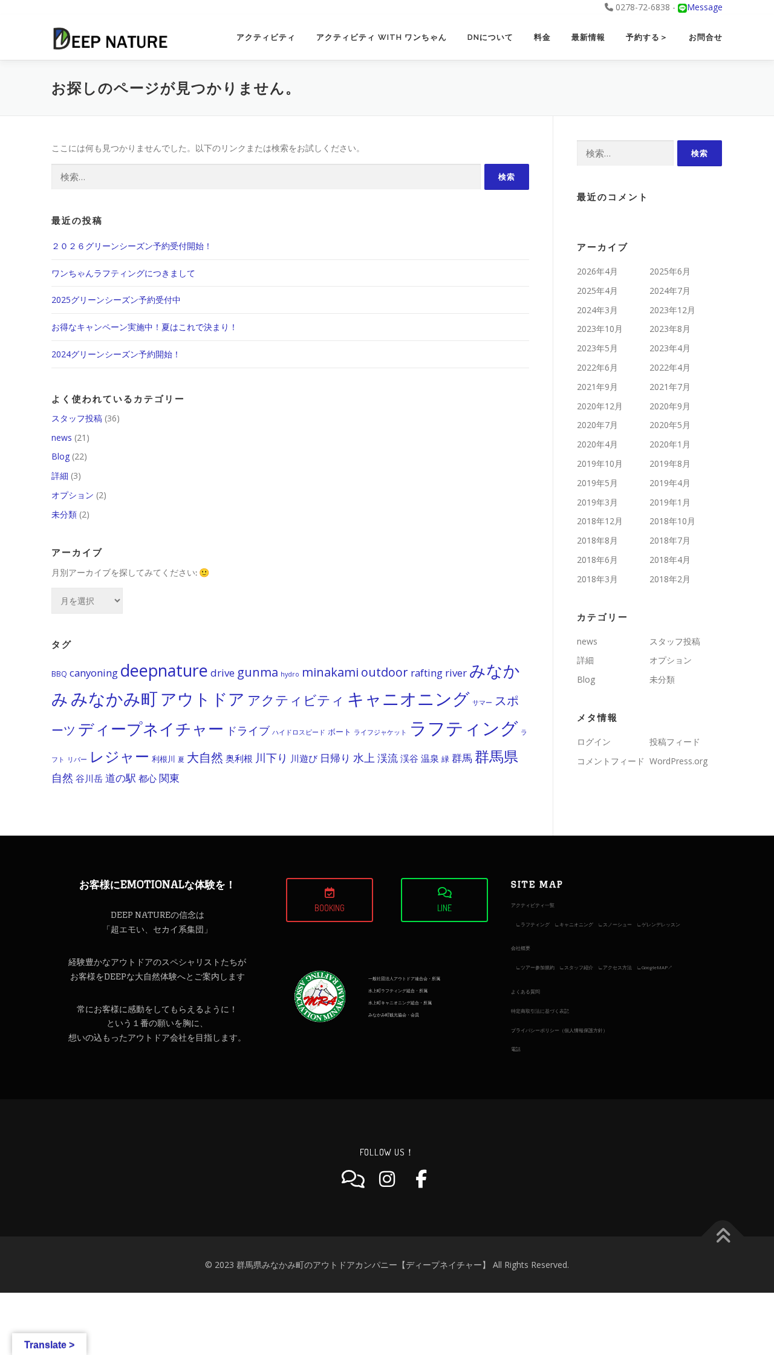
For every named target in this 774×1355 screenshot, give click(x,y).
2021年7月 (670, 386)
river (456, 673)
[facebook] (421, 1179)
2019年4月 (670, 483)
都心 (147, 778)
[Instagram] (387, 1179)
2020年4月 (597, 444)
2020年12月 (600, 406)
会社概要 (520, 947)
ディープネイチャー (151, 728)
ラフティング (463, 728)
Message (705, 7)
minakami (330, 672)
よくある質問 (525, 991)
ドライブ (248, 730)
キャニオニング (408, 698)
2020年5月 (670, 425)
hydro (290, 674)
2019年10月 (600, 463)
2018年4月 (670, 559)
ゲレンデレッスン (661, 924)
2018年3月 (597, 579)
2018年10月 (672, 521)
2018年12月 (600, 521)
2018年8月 (597, 540)
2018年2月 (670, 579)
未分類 (64, 514)
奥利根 (239, 758)
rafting (427, 673)
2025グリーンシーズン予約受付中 (116, 299)
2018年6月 (597, 559)
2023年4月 (670, 348)
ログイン (594, 741)
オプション (72, 495)
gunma (257, 672)
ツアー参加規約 (537, 967)
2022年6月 (597, 367)
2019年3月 (597, 502)
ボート (339, 732)
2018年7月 (670, 540)
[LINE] (353, 1179)
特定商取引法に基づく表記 (540, 1010)
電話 (516, 1048)
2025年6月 (670, 271)
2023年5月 (597, 348)
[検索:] (266, 177)
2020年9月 (670, 406)
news (61, 437)
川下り (271, 757)
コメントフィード (611, 761)
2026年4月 (597, 271)
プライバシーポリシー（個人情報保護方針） (559, 1030)
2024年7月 (670, 290)
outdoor (384, 672)
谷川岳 (89, 778)
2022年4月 (670, 367)
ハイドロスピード (298, 732)
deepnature (164, 670)
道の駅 (120, 778)
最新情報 (588, 37)
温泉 (430, 758)
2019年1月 (670, 502)
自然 (62, 777)
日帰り (335, 758)
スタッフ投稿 (76, 418)
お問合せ (706, 37)
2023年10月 (600, 328)
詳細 (59, 475)
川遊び (303, 758)
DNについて (490, 37)
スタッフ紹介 (578, 967)
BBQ (59, 674)
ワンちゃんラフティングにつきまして (123, 273)
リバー (77, 759)
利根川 (163, 759)
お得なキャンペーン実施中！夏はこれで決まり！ (144, 327)
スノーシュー (617, 924)
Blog (60, 456)
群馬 (462, 758)
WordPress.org (678, 761)
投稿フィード (674, 741)
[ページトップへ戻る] (722, 1236)
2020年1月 (670, 444)
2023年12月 (672, 310)
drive (222, 673)
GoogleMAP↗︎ (657, 967)
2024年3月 (597, 310)
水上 (364, 757)
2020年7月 (597, 425)
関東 (169, 778)
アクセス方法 (617, 967)
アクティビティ (266, 37)
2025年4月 (597, 290)
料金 (542, 37)
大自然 (205, 757)
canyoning (94, 673)
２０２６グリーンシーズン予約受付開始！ (131, 246)
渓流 (387, 758)
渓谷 (409, 758)
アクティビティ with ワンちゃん (381, 37)
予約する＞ (647, 37)
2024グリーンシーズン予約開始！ (116, 354)
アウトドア (202, 698)
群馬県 (496, 756)
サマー (482, 702)
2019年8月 (670, 463)
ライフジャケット (380, 732)
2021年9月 (597, 386)
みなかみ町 (114, 698)
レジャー (119, 756)
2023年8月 (670, 328)
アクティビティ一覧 (532, 905)
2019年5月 (597, 483)
